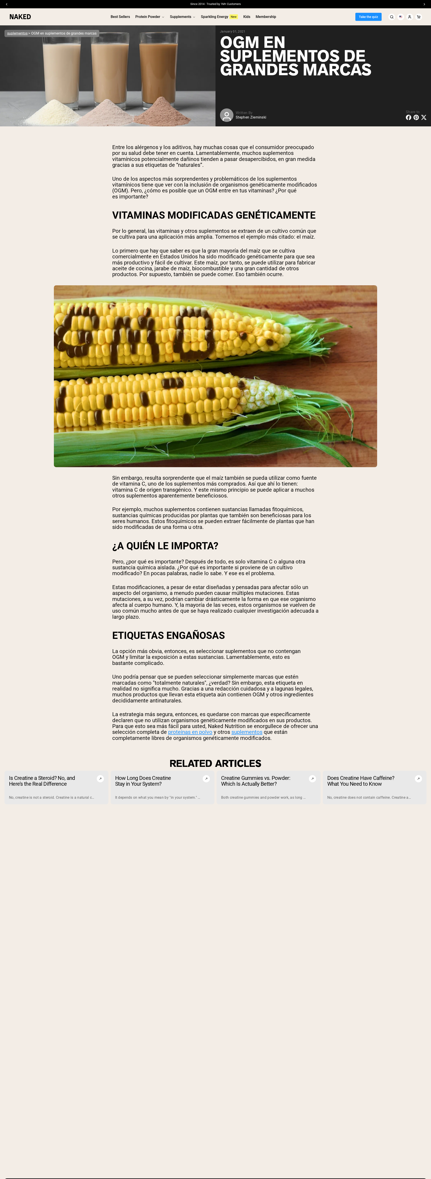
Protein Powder (147, 17)
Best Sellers (120, 17)
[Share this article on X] (424, 117)
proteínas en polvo (190, 732)
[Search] (391, 17)
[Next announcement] (424, 4)
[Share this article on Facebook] (408, 117)
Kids (246, 17)
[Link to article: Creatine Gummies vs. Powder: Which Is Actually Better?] (269, 787)
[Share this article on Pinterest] (416, 117)
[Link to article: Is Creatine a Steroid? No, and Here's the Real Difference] (56, 787)
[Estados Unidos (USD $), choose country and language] (400, 17)
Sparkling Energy (214, 17)
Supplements (180, 17)
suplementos (17, 33)
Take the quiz (368, 17)
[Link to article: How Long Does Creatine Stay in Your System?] (163, 787)
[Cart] (418, 17)
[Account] (409, 17)
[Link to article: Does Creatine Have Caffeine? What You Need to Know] (375, 787)
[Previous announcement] (7, 4)
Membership (266, 17)
